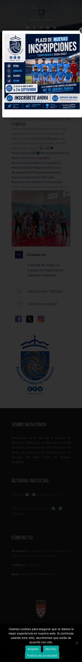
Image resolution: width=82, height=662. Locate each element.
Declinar (51, 649)
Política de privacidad (42, 655)
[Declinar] (76, 643)
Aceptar (33, 649)
